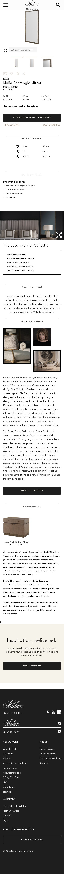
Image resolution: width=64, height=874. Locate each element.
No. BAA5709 (16, 545)
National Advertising (50, 758)
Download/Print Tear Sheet (32, 118)
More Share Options (24, 74)
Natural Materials (12, 773)
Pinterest (48, 712)
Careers (7, 816)
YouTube (53, 712)
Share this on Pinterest (11, 74)
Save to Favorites (51, 125)
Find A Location (11, 125)
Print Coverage (47, 754)
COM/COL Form (11, 777)
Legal (5, 820)
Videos (6, 758)
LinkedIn (59, 712)
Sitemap (7, 792)
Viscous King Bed (16, 255)
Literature (8, 754)
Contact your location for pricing (20, 106)
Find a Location (32, 840)
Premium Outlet (11, 811)
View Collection (32, 491)
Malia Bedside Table (16, 542)
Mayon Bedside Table (18, 263)
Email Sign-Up (32, 666)
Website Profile (10, 749)
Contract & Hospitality (14, 806)
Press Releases (47, 749)
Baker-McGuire (32, 5)
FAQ (5, 782)
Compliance (9, 787)
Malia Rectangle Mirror (20, 266)
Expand (5, 50)
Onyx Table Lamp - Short (20, 270)
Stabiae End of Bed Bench (20, 259)
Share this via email (5, 74)
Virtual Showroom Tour (15, 763)
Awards (44, 763)
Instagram (59, 724)
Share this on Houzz (18, 74)
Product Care (10, 768)
